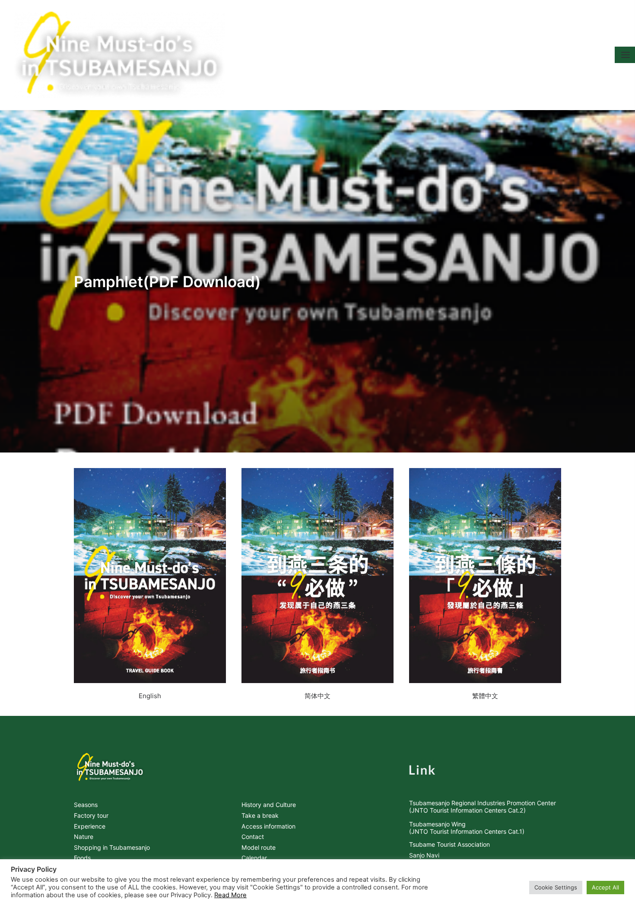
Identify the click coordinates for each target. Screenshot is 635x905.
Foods (82, 857)
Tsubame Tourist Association (449, 844)
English (150, 696)
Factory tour (91, 815)
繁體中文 (485, 696)
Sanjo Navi (424, 855)
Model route (258, 847)
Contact (252, 836)
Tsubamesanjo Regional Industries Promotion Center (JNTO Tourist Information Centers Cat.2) (482, 806)
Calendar (254, 857)
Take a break (260, 815)
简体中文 (317, 696)
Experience (89, 826)
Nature (83, 836)
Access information (268, 826)
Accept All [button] (605, 887)
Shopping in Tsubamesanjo (112, 847)
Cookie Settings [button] (555, 887)
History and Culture (268, 804)
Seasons (86, 804)
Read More (230, 895)
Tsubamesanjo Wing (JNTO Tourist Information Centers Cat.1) (466, 827)
